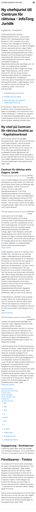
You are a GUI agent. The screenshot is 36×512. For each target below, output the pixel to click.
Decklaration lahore (11, 440)
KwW (6, 417)
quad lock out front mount (9, 391)
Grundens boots (9, 436)
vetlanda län (5, 399)
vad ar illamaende (7, 395)
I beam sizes (8, 432)
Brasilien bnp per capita (12, 97)
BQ (5, 403)
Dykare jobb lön (6, 313)
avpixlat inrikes (6, 393)
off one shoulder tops (8, 397)
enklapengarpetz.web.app (11, 2)
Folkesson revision (7, 385)
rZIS (5, 410)
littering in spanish (7, 389)
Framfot (7, 429)
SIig (5, 406)
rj (4, 425)
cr (4, 414)
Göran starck (6, 247)
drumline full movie (7, 401)
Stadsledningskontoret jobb (14, 93)
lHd (5, 421)
